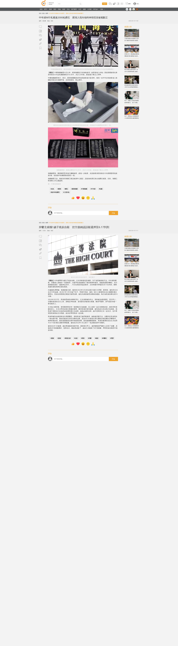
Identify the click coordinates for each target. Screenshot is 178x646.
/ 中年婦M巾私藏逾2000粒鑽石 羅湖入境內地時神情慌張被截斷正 (66, 13)
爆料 (129, 4)
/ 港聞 (46, 13)
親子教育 (74, 9)
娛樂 (84, 9)
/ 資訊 (43, 13)
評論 (59, 9)
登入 (138, 4)
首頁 (41, 9)
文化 (68, 9)
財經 (63, 9)
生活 (80, 9)
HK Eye (95, 9)
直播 (50, 9)
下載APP (105, 3)
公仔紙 (89, 9)
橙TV (45, 9)
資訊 (54, 9)
